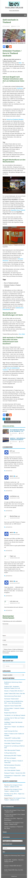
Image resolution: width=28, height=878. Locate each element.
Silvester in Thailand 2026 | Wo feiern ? (14, 690)
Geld (8, 419)
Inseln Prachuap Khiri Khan (11, 731)
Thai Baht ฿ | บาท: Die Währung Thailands (14, 715)
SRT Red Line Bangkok (10, 758)
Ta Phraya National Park (10, 753)
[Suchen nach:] (14, 666)
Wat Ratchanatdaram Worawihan (12, 765)
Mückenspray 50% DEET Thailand (12, 755)
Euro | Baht (22, 334)
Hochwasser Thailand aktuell (11, 698)
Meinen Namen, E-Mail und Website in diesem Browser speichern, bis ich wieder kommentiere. (13, 651)
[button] (25, 15)
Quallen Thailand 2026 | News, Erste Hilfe (14, 693)
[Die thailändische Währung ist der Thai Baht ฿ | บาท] (6, 431)
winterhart (6, 826)
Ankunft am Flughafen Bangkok (14, 119)
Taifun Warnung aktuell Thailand (12, 750)
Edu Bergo (6, 793)
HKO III (14, 26)
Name (4, 635)
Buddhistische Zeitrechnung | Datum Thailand (14, 855)
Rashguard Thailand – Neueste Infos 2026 (14, 773)
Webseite (5, 644)
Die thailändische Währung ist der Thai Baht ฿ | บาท (17, 430)
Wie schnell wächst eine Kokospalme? (13, 740)
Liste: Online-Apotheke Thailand (12, 770)
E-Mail (4, 640)
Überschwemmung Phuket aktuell (12, 696)
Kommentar (5, 623)
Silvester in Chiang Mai (10, 767)
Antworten (9, 470)
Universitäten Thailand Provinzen (12, 743)
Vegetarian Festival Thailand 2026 (12, 705)
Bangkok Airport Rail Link (10, 712)
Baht (20, 62)
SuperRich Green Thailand (18, 210)
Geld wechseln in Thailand (12, 422)
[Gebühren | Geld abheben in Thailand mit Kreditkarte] (6, 440)
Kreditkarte (20, 88)
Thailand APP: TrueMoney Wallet (12, 738)
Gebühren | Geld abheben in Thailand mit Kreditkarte (17, 438)
